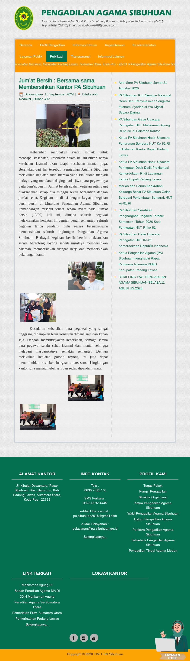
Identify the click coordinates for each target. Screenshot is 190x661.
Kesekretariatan (144, 45)
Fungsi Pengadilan (153, 491)
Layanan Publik (31, 56)
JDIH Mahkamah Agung (37, 596)
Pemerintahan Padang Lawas (37, 618)
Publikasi (56, 56)
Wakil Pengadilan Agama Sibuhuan (152, 513)
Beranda (26, 45)
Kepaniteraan (115, 45)
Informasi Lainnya (111, 56)
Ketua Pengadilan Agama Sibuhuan (152, 505)
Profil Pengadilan (52, 45)
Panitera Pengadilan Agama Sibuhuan (153, 532)
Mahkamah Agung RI (37, 585)
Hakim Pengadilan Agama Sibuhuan (153, 521)
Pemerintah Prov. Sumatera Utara (37, 613)
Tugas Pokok (152, 485)
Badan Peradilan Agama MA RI (37, 591)
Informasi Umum (85, 45)
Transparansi (80, 56)
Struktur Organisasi (153, 497)
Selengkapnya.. (95, 536)
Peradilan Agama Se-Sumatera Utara (37, 604)
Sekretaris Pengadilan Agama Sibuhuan (153, 542)
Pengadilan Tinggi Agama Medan (153, 550)
